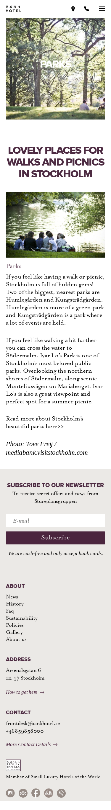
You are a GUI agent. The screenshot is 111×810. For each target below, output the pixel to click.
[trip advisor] (23, 793)
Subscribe (55, 537)
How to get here (22, 692)
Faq (10, 611)
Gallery (14, 633)
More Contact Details (28, 744)
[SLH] (48, 793)
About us (16, 640)
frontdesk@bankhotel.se (32, 724)
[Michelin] (61, 793)
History (14, 604)
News (12, 597)
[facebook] (35, 793)
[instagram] (10, 793)
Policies (15, 626)
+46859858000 (25, 731)
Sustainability (21, 618)
